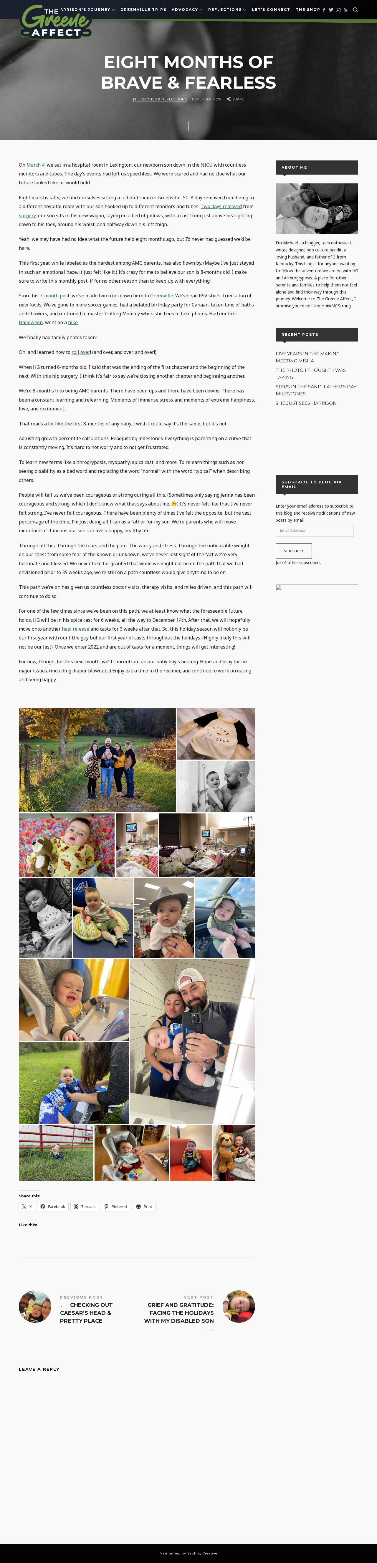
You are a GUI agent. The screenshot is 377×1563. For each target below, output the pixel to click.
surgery (27, 215)
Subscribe (294, 550)
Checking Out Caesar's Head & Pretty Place (78, 1310)
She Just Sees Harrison (306, 403)
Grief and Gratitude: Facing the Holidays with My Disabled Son (196, 1314)
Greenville (161, 295)
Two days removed (221, 206)
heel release (75, 629)
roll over (81, 352)
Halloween (31, 322)
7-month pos (54, 295)
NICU (207, 165)
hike (73, 322)
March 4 (35, 165)
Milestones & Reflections (160, 99)
